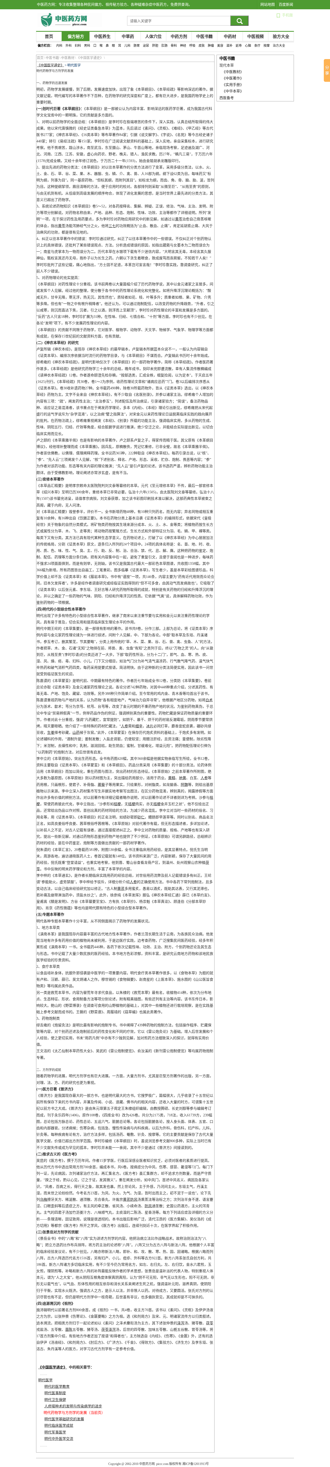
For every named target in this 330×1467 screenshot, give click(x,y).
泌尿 (146, 45)
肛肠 (164, 45)
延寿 (239, 45)
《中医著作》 (233, 78)
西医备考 (226, 98)
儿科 (127, 45)
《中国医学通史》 (90, 58)
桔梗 (117, 804)
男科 (87, 45)
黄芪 (121, 889)
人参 (124, 726)
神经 (183, 45)
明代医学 (45, 1380)
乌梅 (43, 1200)
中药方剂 (179, 36)
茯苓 (209, 1323)
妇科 (78, 45)
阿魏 (184, 785)
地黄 (182, 778)
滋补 (229, 45)
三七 (112, 226)
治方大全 (279, 45)
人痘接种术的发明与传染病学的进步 (73, 1406)
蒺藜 (101, 785)
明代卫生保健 (55, 1400)
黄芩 (178, 219)
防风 (133, 1200)
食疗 (257, 45)
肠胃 (137, 45)
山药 (76, 733)
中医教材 (68, 58)
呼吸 (192, 45)
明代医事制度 (55, 1393)
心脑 (248, 45)
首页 (49, 36)
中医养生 (102, 36)
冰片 (149, 726)
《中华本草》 (233, 91)
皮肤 (202, 45)
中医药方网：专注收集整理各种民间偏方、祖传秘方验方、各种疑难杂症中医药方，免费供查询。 (114, 4)
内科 (59, 45)
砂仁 (141, 817)
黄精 (171, 778)
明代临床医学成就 (58, 1426)
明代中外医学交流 (58, 1439)
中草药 (128, 36)
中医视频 (255, 36)
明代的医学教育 (57, 1387)
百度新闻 (286, 4)
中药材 (230, 36)
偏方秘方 (76, 36)
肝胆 (155, 45)
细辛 (139, 726)
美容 (220, 45)
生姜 (50, 733)
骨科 (174, 45)
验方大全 (281, 36)
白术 (209, 700)
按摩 (266, 45)
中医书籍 (204, 36)
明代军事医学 (55, 1432)
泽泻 (180, 1323)
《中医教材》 (233, 72)
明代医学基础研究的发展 (64, 1419)
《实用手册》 (233, 85)
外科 (68, 45)
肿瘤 (211, 45)
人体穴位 (153, 36)
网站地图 (267, 4)
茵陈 (68, 1330)
